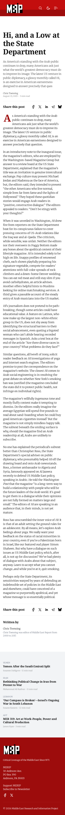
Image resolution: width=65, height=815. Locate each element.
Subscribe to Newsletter (16, 789)
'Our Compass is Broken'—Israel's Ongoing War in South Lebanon (31, 701)
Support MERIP (12, 785)
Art (5, 715)
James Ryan (8, 726)
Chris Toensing (10, 93)
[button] (40, 8)
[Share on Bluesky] (60, 106)
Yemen (6, 662)
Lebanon (8, 696)
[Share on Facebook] (33, 107)
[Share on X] (40, 107)
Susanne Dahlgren (11, 670)
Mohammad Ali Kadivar (14, 689)
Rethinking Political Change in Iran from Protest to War (29, 683)
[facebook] (5, 795)
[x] (12, 795)
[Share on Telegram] (53, 107)
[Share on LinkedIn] (46, 107)
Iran (5, 678)
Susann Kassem (10, 708)
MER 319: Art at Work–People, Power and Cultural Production (30, 720)
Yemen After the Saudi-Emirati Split (26, 666)
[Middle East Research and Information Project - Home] (14, 8)
